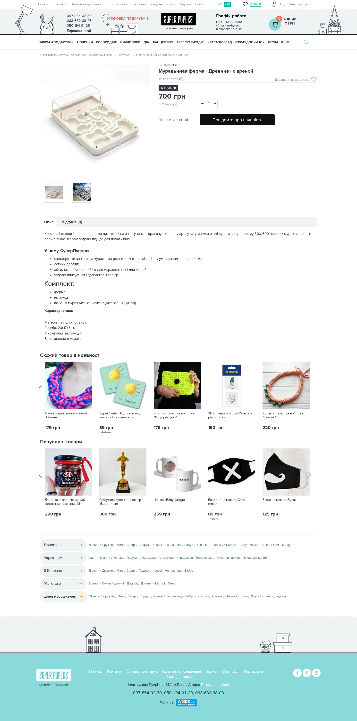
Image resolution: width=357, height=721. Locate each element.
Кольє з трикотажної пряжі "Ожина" (66, 415)
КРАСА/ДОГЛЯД (220, 42)
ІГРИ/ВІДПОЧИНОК (249, 42)
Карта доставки (179, 677)
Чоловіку (217, 545)
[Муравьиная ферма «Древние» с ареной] (95, 119)
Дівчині (94, 545)
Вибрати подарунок (56, 42)
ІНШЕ (285, 42)
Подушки (133, 558)
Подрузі (144, 545)
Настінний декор (228, 558)
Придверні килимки (256, 558)
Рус (218, 4)
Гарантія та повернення (181, 671)
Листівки (117, 558)
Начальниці (173, 545)
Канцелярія (185, 558)
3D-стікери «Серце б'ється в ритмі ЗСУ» (230, 415)
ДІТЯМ (273, 42)
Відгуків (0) (72, 222)
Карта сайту (254, 671)
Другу (254, 545)
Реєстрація (298, 4)
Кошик (289, 19)
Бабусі (189, 545)
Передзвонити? (79, 31)
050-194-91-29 (178, 692)
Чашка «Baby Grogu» (170, 500)
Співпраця (230, 671)
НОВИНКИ (85, 42)
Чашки (103, 558)
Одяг (92, 558)
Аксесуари (166, 558)
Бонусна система (163, 4)
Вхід (282, 4)
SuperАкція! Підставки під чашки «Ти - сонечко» (119, 415)
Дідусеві (280, 596)
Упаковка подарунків (128, 18)
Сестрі (131, 545)
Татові (172, 583)
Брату (243, 545)
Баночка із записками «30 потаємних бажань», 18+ (65, 502)
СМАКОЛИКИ (130, 42)
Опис (48, 222)
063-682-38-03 (209, 692)
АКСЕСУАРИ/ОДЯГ (190, 42)
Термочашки (204, 558)
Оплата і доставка (142, 671)
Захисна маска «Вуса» (279, 500)
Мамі (120, 545)
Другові (132, 583)
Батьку (231, 545)
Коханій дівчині (113, 583)
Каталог (124, 55)
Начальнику (281, 545)
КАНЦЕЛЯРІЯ (163, 42)
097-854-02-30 (147, 692)
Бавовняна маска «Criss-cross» (227, 502)
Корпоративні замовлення (125, 4)
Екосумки (149, 558)
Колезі (157, 545)
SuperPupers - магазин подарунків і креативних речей (76, 55)
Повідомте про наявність (237, 119)
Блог (199, 4)
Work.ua (166, 702)
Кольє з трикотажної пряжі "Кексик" (284, 415)
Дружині (108, 545)
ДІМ (147, 42)
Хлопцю (202, 545)
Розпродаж (106, 42)
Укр (227, 4)
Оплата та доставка (85, 4)
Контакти (60, 4)
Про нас (42, 4)
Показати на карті (215, 685)
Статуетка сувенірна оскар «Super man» (120, 502)
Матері (160, 583)
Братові (94, 583)
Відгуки (186, 4)
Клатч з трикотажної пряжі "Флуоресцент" (175, 415)
